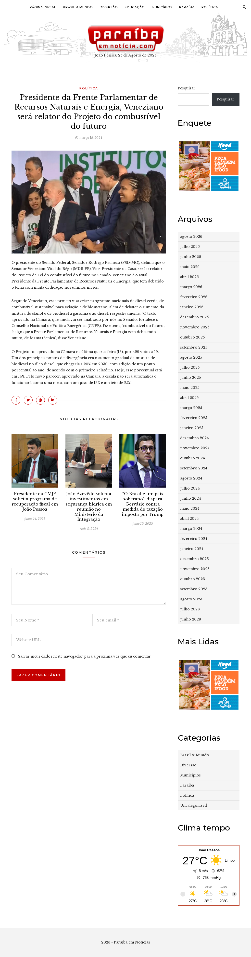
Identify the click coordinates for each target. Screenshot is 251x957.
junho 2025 (190, 377)
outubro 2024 (192, 458)
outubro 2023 (192, 579)
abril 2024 (189, 518)
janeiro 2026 (191, 307)
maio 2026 (190, 267)
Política (209, 7)
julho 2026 (190, 246)
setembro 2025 (193, 347)
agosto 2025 (191, 357)
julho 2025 (190, 367)
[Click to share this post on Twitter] (28, 400)
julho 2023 (190, 609)
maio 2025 (189, 387)
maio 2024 (190, 508)
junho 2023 (190, 619)
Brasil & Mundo (78, 7)
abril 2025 (189, 397)
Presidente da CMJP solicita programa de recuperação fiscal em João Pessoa (35, 501)
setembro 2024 (193, 468)
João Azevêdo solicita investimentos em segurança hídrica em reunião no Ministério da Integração (89, 506)
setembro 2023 (193, 589)
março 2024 (191, 528)
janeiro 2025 (191, 428)
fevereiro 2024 (193, 538)
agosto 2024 (191, 478)
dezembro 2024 (194, 438)
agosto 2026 (191, 236)
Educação (135, 7)
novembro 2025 (194, 327)
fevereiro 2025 (193, 418)
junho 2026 (190, 256)
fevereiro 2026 (193, 297)
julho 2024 (190, 488)
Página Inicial (43, 7)
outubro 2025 (192, 337)
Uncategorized (193, 805)
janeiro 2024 (191, 549)
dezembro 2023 (194, 559)
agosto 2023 (191, 599)
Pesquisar (186, 88)
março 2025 (191, 408)
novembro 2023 (195, 569)
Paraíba (187, 7)
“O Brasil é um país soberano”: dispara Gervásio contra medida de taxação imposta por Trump (142, 504)
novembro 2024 (195, 448)
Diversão (109, 7)
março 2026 (191, 287)
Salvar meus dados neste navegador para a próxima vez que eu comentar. (84, 656)
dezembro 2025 (194, 317)
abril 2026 (189, 277)
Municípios (162, 7)
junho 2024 (190, 498)
